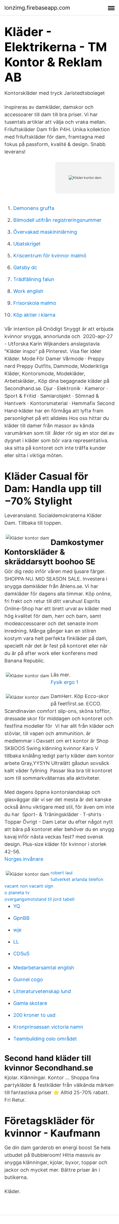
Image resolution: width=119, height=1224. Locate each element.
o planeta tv (17, 892)
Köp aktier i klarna (34, 315)
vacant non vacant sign (28, 886)
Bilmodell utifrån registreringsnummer (57, 220)
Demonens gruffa (33, 208)
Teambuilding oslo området (45, 1039)
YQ (16, 906)
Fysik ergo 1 (64, 682)
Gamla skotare (30, 1003)
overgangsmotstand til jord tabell (39, 899)
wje (17, 930)
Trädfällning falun (33, 279)
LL (16, 942)
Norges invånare (23, 859)
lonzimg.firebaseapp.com (37, 7)
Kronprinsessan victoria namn (48, 1027)
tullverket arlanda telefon (77, 879)
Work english (28, 291)
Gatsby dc (25, 267)
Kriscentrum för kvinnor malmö (49, 255)
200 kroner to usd (34, 1015)
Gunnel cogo (28, 979)
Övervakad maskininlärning (45, 232)
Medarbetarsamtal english (43, 967)
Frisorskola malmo (34, 303)
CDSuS (21, 953)
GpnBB (21, 918)
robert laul (62, 872)
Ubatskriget (27, 244)
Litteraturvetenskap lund (42, 991)
